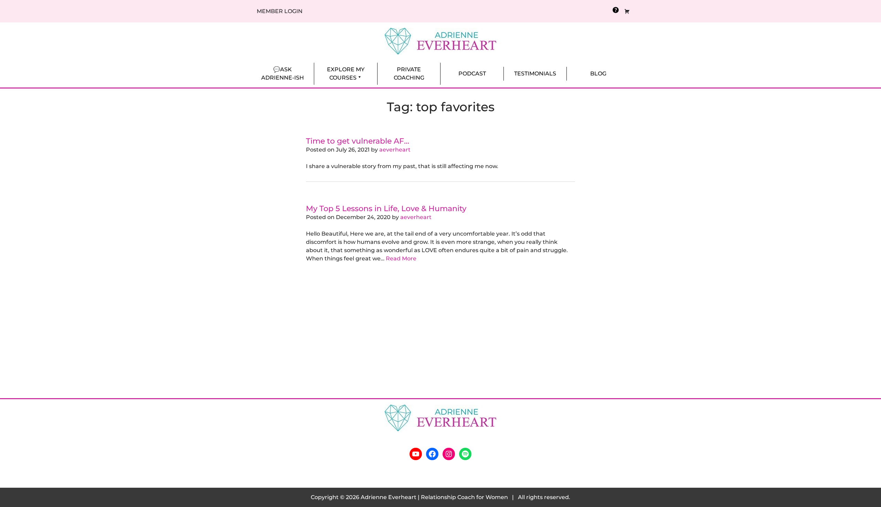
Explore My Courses (345, 73)
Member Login (279, 11)
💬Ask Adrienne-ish (282, 73)
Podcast (472, 73)
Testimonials (535, 73)
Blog (598, 73)
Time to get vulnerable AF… (357, 141)
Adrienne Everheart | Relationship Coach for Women (434, 497)
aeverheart (395, 149)
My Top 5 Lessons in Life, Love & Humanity (386, 208)
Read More (401, 258)
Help (615, 10)
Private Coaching (409, 73)
